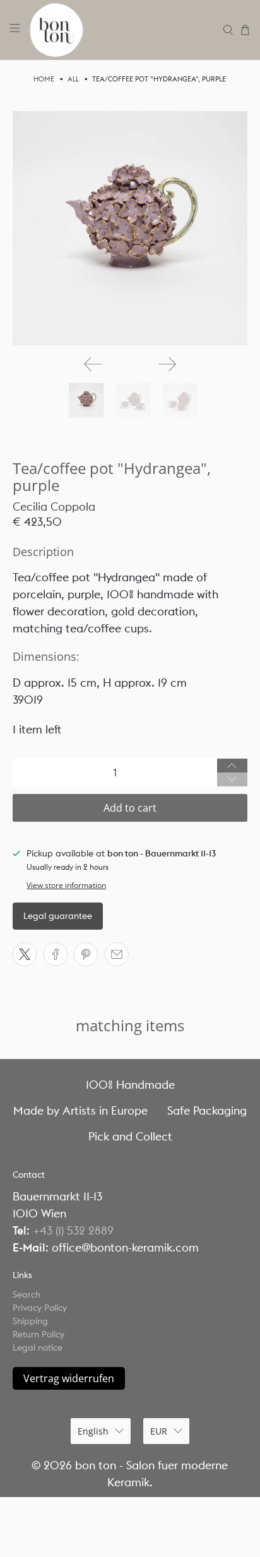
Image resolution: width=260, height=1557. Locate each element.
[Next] (167, 364)
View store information (66, 885)
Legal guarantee (57, 915)
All (73, 79)
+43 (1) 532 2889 (73, 1230)
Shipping (30, 1321)
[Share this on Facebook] (56, 954)
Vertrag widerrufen (68, 1378)
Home (43, 79)
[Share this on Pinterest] (86, 954)
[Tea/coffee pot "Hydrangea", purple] (130, 228)
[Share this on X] (25, 954)
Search (26, 1294)
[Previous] (92, 364)
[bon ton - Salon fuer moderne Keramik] (122, 30)
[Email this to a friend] (117, 954)
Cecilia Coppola (54, 506)
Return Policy (38, 1334)
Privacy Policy (40, 1307)
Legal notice (37, 1347)
